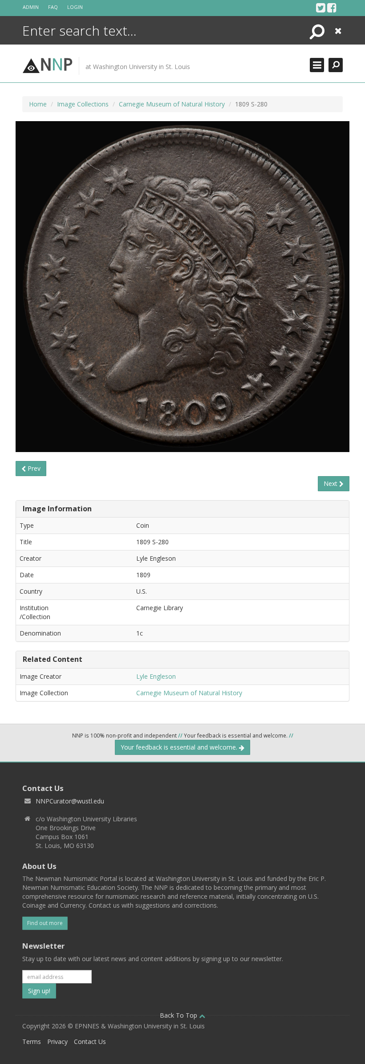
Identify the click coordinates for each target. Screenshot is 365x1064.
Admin (31, 7)
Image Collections (83, 104)
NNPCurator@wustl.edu (70, 801)
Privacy (57, 1041)
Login (75, 7)
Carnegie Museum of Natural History (172, 104)
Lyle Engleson (156, 676)
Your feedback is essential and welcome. (180, 747)
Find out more (45, 923)
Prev (33, 468)
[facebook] (332, 7)
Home (38, 104)
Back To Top (179, 1015)
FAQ (53, 7)
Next (331, 483)
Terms (31, 1041)
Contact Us (90, 1041)
